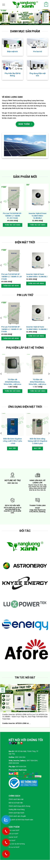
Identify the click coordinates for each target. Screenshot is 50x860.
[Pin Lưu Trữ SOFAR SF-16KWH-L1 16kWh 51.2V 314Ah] (12, 197)
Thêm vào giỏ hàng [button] (12, 225)
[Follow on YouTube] (21, 655)
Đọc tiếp (12, 448)
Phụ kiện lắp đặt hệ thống (12, 74)
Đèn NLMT (12, 753)
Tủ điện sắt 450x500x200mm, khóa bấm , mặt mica (12, 381)
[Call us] (18, 655)
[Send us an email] (15, 655)
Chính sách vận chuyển (17, 729)
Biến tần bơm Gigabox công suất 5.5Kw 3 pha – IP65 (12, 441)
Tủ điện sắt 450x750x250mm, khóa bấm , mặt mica (37, 381)
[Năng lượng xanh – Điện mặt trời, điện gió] (25, 4)
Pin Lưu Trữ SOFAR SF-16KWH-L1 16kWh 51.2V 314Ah (12, 215)
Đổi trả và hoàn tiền (16, 715)
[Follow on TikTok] (13, 655)
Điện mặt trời (12, 51)
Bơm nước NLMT (14, 743)
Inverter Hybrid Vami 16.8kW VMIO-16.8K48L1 (37, 215)
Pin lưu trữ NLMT (14, 759)
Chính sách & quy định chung (19, 719)
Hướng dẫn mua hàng (17, 722)
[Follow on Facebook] (10, 655)
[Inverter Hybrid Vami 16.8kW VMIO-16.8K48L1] (37, 197)
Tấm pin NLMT (13, 746)
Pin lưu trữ (37, 51)
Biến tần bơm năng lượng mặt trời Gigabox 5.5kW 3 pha (37, 441)
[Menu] (3, 4)
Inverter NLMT (13, 749)
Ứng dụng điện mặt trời (37, 74)
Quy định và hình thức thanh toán (21, 732)
